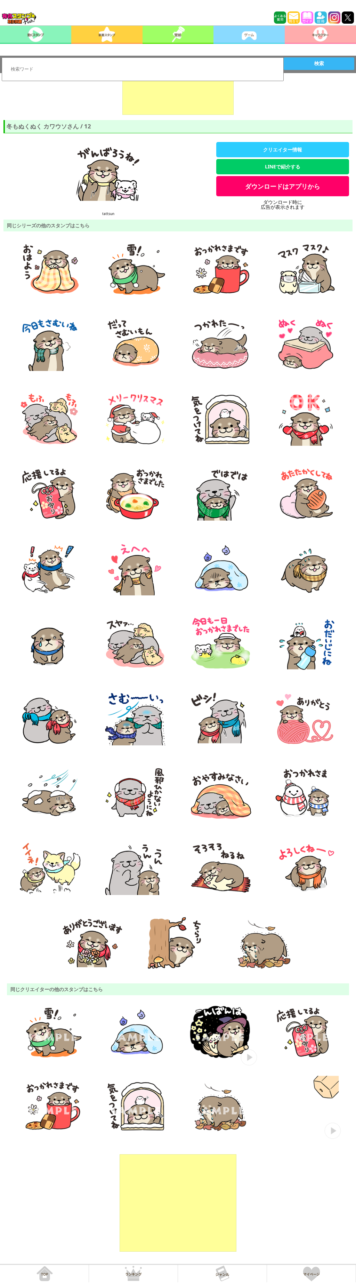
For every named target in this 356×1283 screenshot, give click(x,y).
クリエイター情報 (282, 149)
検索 (319, 63)
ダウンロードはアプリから (282, 186)
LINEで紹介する (282, 166)
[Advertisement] (178, 97)
